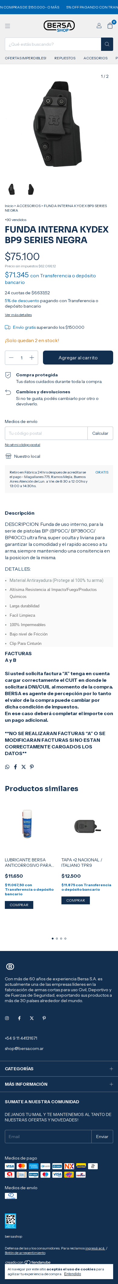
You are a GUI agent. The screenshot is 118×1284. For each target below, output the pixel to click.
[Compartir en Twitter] (24, 767)
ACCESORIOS (95, 58)
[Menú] (7, 26)
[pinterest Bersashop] (44, 1018)
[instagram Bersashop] (7, 1018)
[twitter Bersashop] (32, 1018)
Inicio (9, 205)
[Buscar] (107, 44)
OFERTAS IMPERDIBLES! (25, 58)
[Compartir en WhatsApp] (8, 767)
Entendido (72, 1274)
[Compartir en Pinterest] (31, 767)
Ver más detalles (18, 314)
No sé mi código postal (22, 444)
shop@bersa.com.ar (24, 1048)
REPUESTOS (64, 58)
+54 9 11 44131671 (21, 1038)
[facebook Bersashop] (19, 1018)
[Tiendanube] (28, 1263)
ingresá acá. (95, 1248)
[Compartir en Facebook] (16, 767)
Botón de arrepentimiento (25, 1252)
